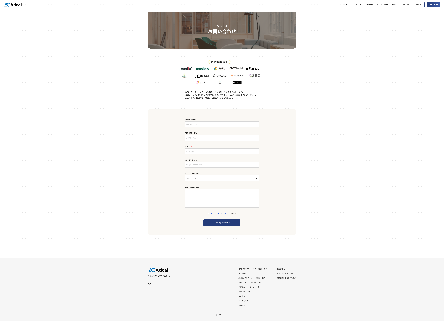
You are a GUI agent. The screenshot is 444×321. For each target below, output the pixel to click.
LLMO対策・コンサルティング (249, 282)
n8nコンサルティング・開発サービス (251, 278)
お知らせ (241, 305)
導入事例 (241, 296)
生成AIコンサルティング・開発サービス (252, 269)
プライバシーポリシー (219, 213)
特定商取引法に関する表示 (286, 278)
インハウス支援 (244, 292)
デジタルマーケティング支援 (248, 287)
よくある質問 (243, 301)
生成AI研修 (242, 273)
